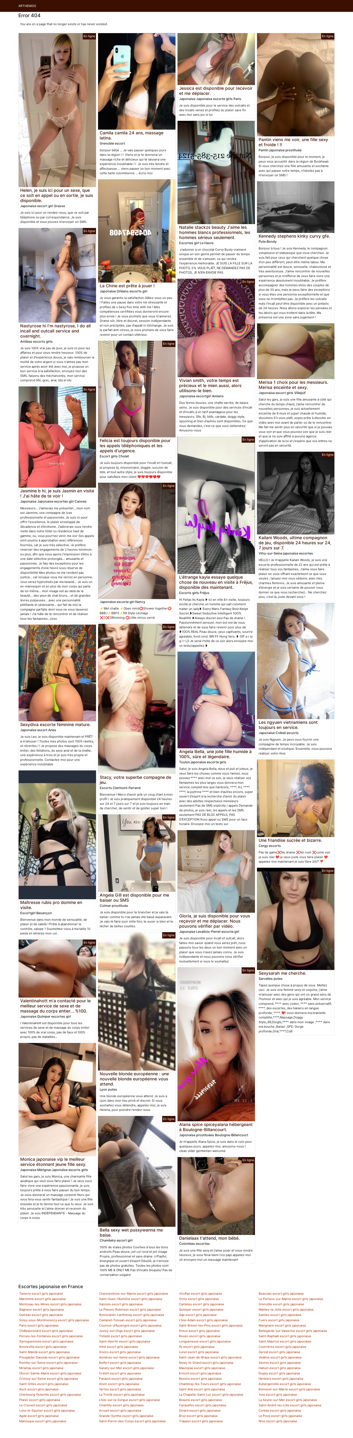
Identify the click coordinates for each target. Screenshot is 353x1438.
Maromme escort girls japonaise (42, 1299)
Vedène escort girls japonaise (280, 1357)
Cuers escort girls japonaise (279, 1320)
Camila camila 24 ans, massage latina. (131, 135)
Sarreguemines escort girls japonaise (46, 1341)
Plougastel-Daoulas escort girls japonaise (49, 1357)
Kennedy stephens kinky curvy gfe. (294, 236)
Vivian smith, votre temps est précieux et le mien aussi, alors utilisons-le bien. (210, 385)
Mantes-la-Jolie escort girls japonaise (286, 1309)
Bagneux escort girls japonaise (41, 1309)
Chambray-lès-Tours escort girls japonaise (210, 1384)
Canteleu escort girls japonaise (201, 1304)
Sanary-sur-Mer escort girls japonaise (126, 1368)
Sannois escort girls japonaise (121, 1304)
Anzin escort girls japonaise (119, 1384)
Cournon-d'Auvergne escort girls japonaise (130, 1325)
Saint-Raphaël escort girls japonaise (285, 1336)
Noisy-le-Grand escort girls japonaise (206, 1363)
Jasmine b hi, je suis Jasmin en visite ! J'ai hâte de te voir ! (57, 493)
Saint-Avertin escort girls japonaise (124, 1341)
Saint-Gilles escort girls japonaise (43, 1384)
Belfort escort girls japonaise (120, 1363)
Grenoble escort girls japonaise (281, 1304)
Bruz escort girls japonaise (198, 1416)
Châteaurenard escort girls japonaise (46, 1331)
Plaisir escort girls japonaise (39, 1400)
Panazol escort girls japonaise (121, 1379)
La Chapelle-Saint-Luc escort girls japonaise (211, 1394)
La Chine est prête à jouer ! (127, 285)
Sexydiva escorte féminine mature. (55, 724)
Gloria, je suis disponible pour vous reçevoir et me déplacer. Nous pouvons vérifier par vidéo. (214, 921)
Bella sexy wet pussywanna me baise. (131, 1232)
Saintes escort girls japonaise (280, 1315)
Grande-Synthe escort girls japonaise (126, 1416)
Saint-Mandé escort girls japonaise (44, 1352)
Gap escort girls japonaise (198, 1315)
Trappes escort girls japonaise (201, 1421)
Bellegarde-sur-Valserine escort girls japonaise (293, 1331)
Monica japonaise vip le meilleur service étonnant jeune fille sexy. (53, 1162)
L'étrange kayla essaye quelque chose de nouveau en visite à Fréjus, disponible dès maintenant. (216, 582)
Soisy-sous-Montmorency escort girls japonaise (54, 1320)
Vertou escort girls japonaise (120, 1389)
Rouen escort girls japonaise (199, 1336)
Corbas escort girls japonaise (280, 1410)
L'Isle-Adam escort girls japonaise (203, 1320)
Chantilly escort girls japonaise (121, 1405)
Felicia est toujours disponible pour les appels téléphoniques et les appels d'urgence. (135, 445)
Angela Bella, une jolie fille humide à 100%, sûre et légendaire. (215, 754)
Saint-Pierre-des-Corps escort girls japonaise (132, 1421)
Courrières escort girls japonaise (282, 1347)
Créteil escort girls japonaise (120, 1373)
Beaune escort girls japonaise (200, 1400)
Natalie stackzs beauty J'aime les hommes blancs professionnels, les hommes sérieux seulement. (214, 232)
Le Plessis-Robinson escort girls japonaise (130, 1309)
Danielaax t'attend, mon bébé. (209, 1238)
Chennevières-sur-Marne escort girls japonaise (133, 1293)
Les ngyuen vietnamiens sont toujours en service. (288, 725)
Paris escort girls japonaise (39, 1325)
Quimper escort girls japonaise (201, 1309)
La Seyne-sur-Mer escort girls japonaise (288, 1400)
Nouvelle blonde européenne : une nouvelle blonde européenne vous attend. (134, 1079)
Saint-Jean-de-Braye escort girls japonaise (210, 1357)
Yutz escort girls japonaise (278, 1394)
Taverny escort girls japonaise (41, 1293)
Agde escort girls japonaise (39, 1416)
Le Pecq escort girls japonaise (280, 1416)
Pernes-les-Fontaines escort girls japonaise (51, 1336)
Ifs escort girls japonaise (196, 1347)
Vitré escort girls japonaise (118, 1347)
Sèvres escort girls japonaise (280, 1363)
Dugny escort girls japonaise (279, 1373)
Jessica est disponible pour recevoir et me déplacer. (215, 91)
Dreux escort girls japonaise (199, 1331)
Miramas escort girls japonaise (41, 1368)
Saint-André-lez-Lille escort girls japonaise (290, 1405)
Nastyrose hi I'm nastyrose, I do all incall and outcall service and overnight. (55, 331)
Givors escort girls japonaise (120, 1352)
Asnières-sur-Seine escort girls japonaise (129, 1357)
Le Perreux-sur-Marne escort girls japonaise (291, 1299)
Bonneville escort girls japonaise (43, 1347)
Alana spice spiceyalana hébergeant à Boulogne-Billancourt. (216, 1127)
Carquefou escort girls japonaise (202, 1405)
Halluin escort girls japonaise (280, 1368)
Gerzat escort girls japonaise (279, 1352)
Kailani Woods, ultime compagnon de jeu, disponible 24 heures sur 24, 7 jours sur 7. (295, 542)
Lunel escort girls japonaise (199, 1352)
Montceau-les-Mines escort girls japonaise (50, 1304)
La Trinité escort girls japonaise (122, 1394)
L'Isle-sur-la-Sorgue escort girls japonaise (129, 1400)
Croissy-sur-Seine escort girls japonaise (48, 1379)
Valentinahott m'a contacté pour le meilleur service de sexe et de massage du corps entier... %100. (55, 1006)
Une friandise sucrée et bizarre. (290, 840)
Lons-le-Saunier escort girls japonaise (47, 1410)
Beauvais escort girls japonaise (281, 1293)
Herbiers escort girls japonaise (281, 1379)
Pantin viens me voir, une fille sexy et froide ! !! (293, 142)
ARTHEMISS (27, 6)
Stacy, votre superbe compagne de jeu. (135, 780)
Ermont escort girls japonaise (200, 1373)
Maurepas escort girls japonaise (202, 1368)
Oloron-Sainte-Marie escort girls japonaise (50, 1373)
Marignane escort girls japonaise (282, 1325)
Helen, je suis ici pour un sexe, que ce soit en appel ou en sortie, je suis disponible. (56, 195)
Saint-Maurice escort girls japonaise (285, 1341)
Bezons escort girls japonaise (200, 1379)
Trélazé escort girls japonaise (120, 1336)
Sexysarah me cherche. (282, 973)
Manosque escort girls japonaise (42, 1421)
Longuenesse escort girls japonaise (205, 1341)
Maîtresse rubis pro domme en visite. (51, 905)
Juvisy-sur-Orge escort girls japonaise (127, 1331)
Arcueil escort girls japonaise (120, 1410)
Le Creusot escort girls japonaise (43, 1405)
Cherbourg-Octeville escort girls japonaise (50, 1394)
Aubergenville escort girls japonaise (285, 1384)
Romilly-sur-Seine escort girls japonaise (48, 1363)
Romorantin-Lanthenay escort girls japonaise (131, 1315)
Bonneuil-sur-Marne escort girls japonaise (289, 1389)
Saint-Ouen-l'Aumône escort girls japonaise (130, 1299)
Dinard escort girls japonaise (200, 1410)
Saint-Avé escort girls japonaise (202, 1389)
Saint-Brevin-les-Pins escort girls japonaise (211, 1325)
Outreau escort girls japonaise (41, 1315)
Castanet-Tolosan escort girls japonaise (128, 1320)
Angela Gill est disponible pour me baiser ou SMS (134, 897)
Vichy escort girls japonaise (199, 1299)
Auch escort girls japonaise (39, 1389)
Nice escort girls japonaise (278, 1421)
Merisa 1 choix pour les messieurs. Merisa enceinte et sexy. (293, 385)
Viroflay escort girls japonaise (200, 1293)
